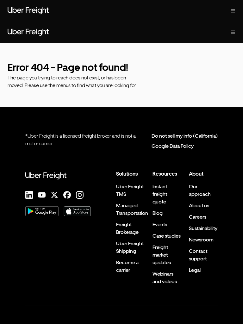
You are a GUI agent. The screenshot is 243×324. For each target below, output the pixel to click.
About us (199, 205)
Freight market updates (162, 254)
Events (160, 224)
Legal (195, 270)
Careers (197, 217)
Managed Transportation (132, 209)
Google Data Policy (173, 146)
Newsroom (201, 240)
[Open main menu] (232, 10)
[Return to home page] (28, 11)
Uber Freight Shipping (130, 247)
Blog (158, 213)
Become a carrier (127, 266)
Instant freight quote (160, 194)
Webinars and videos (165, 277)
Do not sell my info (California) (185, 136)
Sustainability (203, 228)
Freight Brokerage (127, 228)
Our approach (200, 190)
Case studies (167, 236)
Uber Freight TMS (130, 190)
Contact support (198, 255)
